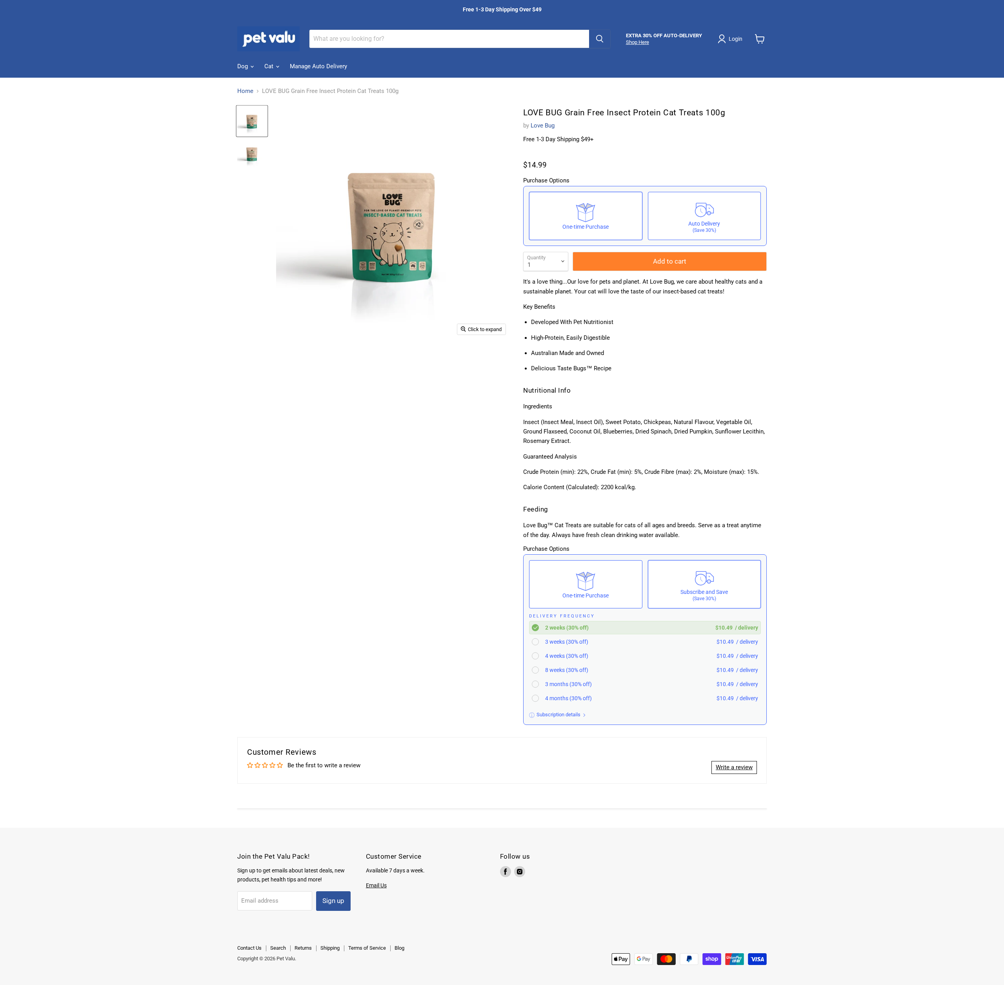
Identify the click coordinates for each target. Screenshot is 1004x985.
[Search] (599, 39)
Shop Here (637, 42)
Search (278, 948)
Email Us (376, 885)
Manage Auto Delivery (318, 66)
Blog (399, 948)
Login (735, 39)
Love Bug (543, 125)
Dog (243, 66)
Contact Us (249, 948)
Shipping (330, 948)
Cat (269, 66)
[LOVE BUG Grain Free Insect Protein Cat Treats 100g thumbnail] (251, 121)
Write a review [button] (734, 767)
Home (245, 91)
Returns (303, 948)
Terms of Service (367, 948)
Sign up (333, 901)
